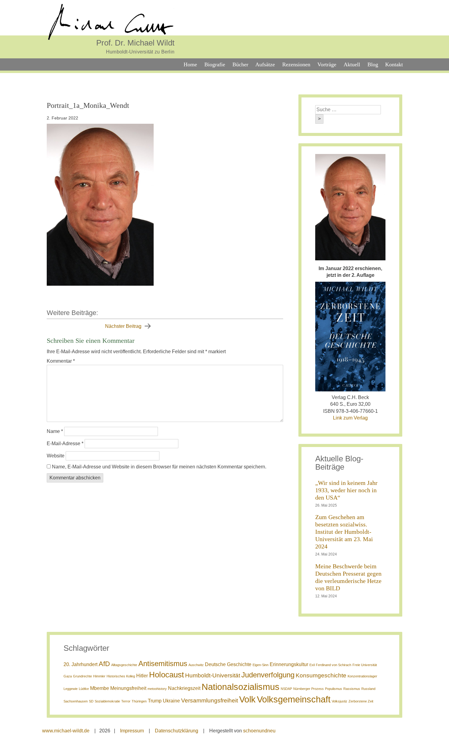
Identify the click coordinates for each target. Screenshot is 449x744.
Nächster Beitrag (123, 326)
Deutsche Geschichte (228, 664)
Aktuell (352, 64)
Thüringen (139, 701)
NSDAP (286, 689)
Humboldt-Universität (212, 675)
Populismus (333, 689)
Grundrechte (82, 676)
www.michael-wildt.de (65, 730)
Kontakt (394, 64)
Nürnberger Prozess (308, 689)
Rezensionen (296, 64)
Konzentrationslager (362, 676)
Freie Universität (364, 665)
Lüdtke (84, 689)
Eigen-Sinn (260, 665)
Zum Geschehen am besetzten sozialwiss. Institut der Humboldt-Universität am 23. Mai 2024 (344, 532)
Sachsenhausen (76, 701)
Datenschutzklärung (176, 730)
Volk (247, 699)
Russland (368, 689)
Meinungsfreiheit (128, 688)
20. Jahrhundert (80, 664)
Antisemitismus (162, 663)
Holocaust (166, 674)
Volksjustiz (339, 701)
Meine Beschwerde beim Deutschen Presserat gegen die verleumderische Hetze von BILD (348, 577)
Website (55, 455)
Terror (125, 701)
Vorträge (326, 64)
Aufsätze (265, 64)
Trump (155, 700)
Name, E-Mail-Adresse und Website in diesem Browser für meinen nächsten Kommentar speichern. (159, 466)
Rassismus (351, 689)
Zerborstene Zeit (361, 701)
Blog (372, 64)
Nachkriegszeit (184, 688)
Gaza (68, 676)
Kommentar (61, 361)
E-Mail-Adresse (65, 443)
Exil (312, 665)
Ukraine (171, 700)
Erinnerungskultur (289, 664)
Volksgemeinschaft (293, 699)
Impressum (132, 730)
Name (55, 431)
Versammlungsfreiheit (209, 700)
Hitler (142, 675)
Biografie (214, 64)
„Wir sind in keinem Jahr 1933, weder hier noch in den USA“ (346, 490)
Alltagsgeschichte (124, 665)
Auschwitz (196, 665)
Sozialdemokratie (107, 701)
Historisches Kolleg (121, 676)
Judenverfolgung (267, 675)
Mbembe (99, 688)
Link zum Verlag (350, 417)
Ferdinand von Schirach (333, 665)
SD (91, 701)
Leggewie (71, 689)
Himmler (99, 676)
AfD (104, 664)
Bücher (240, 64)
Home (190, 64)
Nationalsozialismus (240, 687)
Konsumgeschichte (321, 675)
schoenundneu (259, 730)
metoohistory (157, 689)
